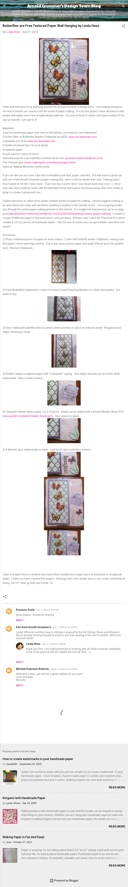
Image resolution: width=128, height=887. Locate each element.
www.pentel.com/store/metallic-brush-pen (28, 416)
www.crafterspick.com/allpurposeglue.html (50, 162)
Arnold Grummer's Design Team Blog (64, 6)
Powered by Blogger (66, 880)
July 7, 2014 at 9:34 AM (47, 610)
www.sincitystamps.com (82, 136)
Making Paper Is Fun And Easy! (23, 837)
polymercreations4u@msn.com (83, 158)
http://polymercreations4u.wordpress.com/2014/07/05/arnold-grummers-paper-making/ (59, 213)
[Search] (123, 7)
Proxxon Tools (25, 609)
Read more (117, 787)
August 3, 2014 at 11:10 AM (63, 669)
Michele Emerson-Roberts (32, 669)
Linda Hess (33, 643)
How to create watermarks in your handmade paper (38, 759)
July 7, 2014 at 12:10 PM (65, 627)
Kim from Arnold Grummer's (33, 627)
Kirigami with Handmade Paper (24, 798)
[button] (123, 26)
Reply (20, 620)
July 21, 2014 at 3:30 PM (54, 644)
